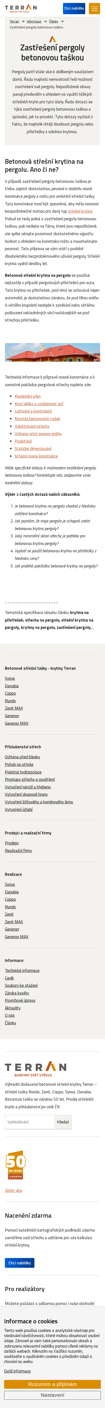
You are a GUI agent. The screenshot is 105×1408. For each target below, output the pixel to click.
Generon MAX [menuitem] (16, 723)
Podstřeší (23, 441)
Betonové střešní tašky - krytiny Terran (40, 668)
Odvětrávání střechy (32, 426)
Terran (14, 21)
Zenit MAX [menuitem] (14, 708)
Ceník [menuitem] (9, 978)
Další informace (17, 1371)
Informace (14, 960)
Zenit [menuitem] (9, 914)
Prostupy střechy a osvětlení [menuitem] (30, 779)
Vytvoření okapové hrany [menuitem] (26, 794)
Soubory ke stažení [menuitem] (21, 985)
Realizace (13, 874)
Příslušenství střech (23, 747)
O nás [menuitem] (10, 1015)
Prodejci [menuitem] (12, 843)
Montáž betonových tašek (37, 418)
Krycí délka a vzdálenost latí (39, 404)
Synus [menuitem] (10, 678)
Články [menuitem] (10, 1023)
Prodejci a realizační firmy (28, 833)
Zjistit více (13, 1190)
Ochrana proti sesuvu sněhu (38, 433)
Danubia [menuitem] (12, 686)
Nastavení (52, 1395)
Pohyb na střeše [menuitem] (19, 764)
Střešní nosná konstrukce (36, 456)
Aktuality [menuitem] (13, 1008)
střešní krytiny (80, 211)
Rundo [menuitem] (10, 701)
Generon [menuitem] (12, 716)
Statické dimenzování (33, 448)
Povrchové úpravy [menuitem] (20, 1000)
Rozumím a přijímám (52, 1384)
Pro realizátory (25, 1288)
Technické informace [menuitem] (22, 970)
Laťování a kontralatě (33, 411)
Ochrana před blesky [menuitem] (22, 757)
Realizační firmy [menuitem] (18, 850)
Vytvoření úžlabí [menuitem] (18, 809)
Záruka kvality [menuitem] (17, 993)
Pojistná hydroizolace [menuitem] (23, 772)
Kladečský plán (28, 396)
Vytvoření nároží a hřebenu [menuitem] (28, 787)
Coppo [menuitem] (10, 693)
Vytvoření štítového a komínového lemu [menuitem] (39, 802)
